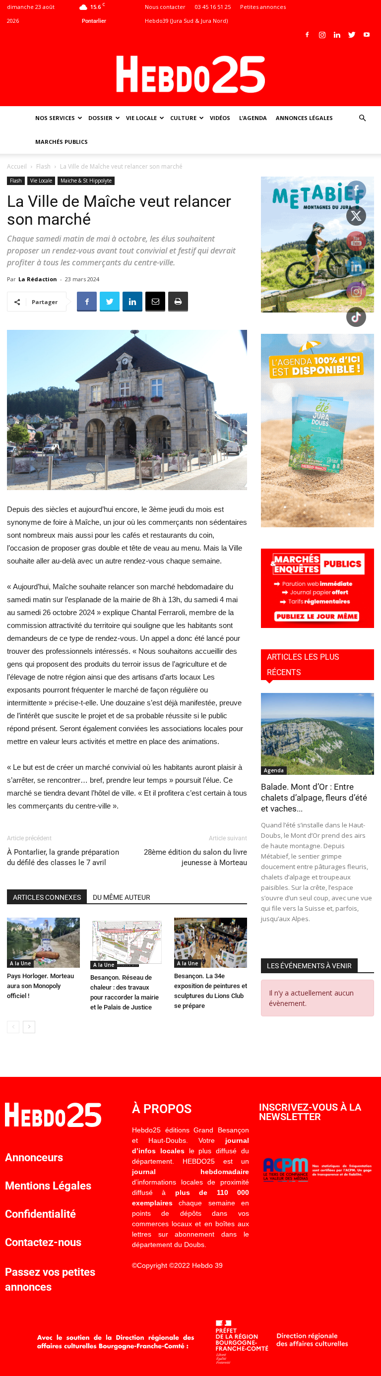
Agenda (274, 770)
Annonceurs (34, 1157)
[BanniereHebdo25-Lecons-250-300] (317, 309)
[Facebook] (307, 35)
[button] (362, 118)
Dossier (100, 118)
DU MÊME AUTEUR (121, 897)
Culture (183, 118)
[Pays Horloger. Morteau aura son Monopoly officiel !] (43, 943)
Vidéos (220, 118)
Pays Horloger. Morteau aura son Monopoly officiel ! (40, 986)
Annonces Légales (304, 118)
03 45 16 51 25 (213, 6)
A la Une (20, 963)
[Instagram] (322, 35)
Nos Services (55, 118)
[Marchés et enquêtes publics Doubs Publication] (317, 625)
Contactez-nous (43, 1242)
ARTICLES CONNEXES (47, 897)
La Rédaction (37, 279)
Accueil (17, 166)
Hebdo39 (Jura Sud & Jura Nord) (186, 20)
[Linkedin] (336, 35)
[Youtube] (366, 35)
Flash (43, 166)
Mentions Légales (48, 1186)
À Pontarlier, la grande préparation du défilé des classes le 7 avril (63, 857)
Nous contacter (165, 6)
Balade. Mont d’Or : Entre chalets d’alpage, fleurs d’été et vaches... (314, 797)
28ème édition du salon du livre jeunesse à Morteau (195, 857)
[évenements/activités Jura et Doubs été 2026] (317, 524)
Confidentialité (40, 1214)
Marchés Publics (61, 141)
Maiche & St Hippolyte (86, 180)
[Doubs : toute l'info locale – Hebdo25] (190, 74)
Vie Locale (141, 118)
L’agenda (253, 118)
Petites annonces (263, 6)
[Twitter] (351, 35)
